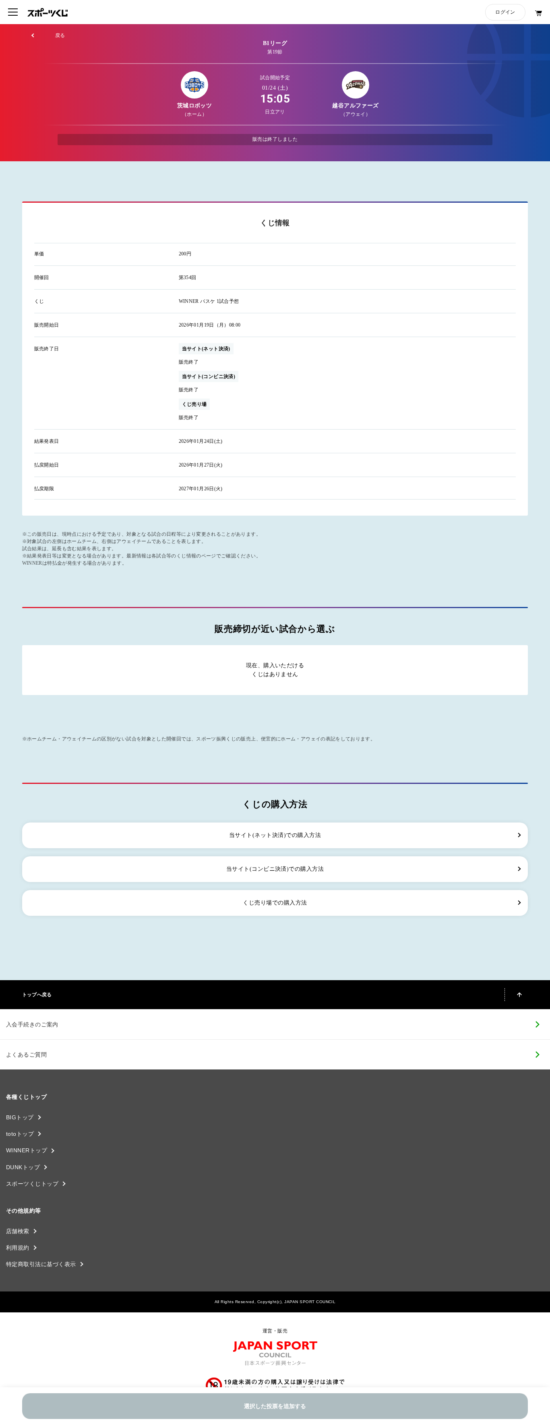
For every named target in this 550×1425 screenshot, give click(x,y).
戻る (60, 35)
